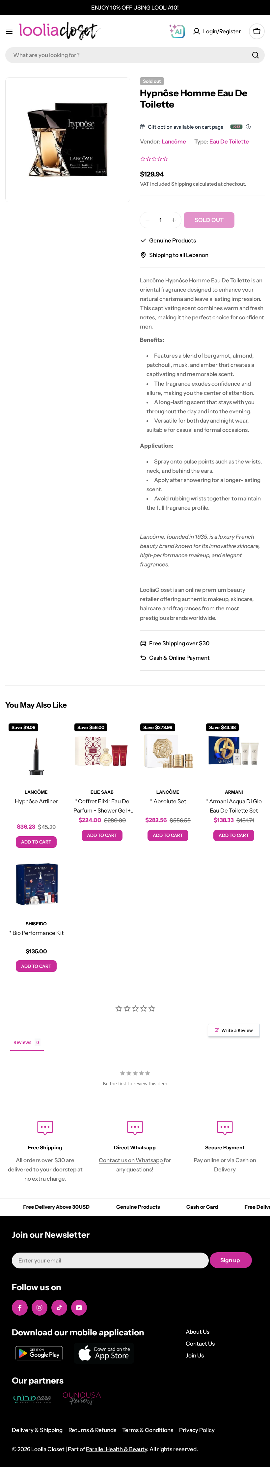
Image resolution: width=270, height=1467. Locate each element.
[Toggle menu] (9, 31)
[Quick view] (58, 735)
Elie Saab (102, 792)
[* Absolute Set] (168, 751)
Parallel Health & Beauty (116, 1449)
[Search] (255, 55)
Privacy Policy (197, 1430)
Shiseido (36, 923)
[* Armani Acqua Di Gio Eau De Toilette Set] (234, 751)
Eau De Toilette (229, 141)
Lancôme (174, 141)
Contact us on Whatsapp (131, 1160)
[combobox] (135, 55)
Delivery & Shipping (37, 1430)
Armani (234, 792)
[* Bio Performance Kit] (36, 883)
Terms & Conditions (147, 1430)
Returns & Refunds (92, 1430)
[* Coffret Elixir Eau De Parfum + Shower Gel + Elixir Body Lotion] (102, 751)
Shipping (181, 184)
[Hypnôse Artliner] (36, 751)
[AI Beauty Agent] (177, 31)
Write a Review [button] (237, 1030)
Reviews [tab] (22, 1042)
